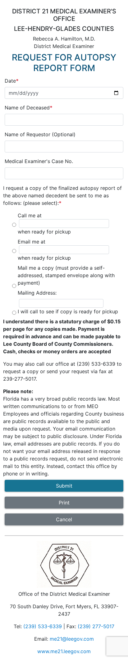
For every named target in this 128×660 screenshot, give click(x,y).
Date (10, 81)
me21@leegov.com (72, 639)
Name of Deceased (27, 107)
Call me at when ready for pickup (44, 223)
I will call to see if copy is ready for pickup (68, 311)
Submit (64, 486)
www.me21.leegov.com (64, 651)
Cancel (64, 519)
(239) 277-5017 (96, 626)
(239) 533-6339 (42, 626)
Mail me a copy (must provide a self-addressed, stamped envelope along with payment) (66, 275)
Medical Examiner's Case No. (39, 161)
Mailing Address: (37, 293)
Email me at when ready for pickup (44, 249)
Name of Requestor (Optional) (40, 134)
